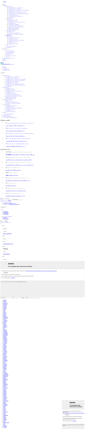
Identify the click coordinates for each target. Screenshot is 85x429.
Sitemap (9, 200)
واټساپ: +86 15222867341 (8, 64)
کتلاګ (4, 59)
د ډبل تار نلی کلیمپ (14, 37)
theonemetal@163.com (8, 243)
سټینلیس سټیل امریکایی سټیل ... (15, 135)
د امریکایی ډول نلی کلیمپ (15, 7)
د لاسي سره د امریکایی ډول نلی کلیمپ (18, 9)
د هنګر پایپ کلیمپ (11, 30)
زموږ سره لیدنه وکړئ (9, 57)
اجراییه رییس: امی (11, 55)
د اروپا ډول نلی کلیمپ (14, 11)
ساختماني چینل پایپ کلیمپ (15, 33)
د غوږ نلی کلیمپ (12, 38)
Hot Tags (5, 217)
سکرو (7, 44)
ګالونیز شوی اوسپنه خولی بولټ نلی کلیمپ (18, 159)
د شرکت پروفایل (10, 50)
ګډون (2, 209)
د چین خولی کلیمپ (11, 185)
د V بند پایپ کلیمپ (13, 29)
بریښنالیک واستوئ (6, 222)
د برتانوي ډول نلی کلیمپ (13, 81)
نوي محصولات (9, 47)
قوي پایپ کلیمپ (12, 19)
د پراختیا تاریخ (10, 51)
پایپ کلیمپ (9, 18)
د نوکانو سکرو (12, 45)
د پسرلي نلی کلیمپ (13, 43)
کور (4, 3)
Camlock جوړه (9, 35)
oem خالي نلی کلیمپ (12, 175)
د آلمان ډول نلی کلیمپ (14, 8)
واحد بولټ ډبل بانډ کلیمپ (15, 25)
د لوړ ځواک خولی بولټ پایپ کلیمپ (16, 190)
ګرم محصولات (4, 200)
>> (6, 198)
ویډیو (7, 56)
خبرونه (5, 48)
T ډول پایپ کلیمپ (13, 20)
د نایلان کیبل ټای (13, 14)
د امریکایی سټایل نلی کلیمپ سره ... (16, 141)
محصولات (5, 5)
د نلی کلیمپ (9, 6)
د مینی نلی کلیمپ (13, 41)
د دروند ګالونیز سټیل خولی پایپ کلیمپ (18, 180)
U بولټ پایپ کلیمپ (13, 27)
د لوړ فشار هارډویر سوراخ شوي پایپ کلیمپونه (20, 164)
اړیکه (5, 60)
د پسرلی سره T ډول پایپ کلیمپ (16, 26)
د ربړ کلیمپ (11, 42)
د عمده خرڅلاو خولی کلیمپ (13, 170)
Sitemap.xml (5, 218)
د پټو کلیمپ (11, 17)
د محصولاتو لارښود (7, 216)
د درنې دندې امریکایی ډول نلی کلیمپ (18, 13)
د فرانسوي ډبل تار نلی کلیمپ (16, 39)
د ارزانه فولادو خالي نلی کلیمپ (15, 195)
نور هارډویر (9, 36)
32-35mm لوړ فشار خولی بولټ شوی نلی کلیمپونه (20, 154)
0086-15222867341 (7, 233)
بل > (8, 198)
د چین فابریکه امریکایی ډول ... (15, 125)
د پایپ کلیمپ (12, 23)
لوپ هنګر (10, 31)
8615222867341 (6, 254)
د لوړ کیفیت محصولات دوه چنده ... (15, 146)
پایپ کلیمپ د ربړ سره (14, 32)
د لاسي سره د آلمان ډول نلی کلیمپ (17, 12)
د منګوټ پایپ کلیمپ (13, 24)
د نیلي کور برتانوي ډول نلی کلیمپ (15, 80)
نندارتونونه (9, 53)
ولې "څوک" (8, 54)
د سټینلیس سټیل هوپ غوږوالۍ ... (15, 130)
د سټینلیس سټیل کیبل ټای (15, 15)
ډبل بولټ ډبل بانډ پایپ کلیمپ (16, 21)
